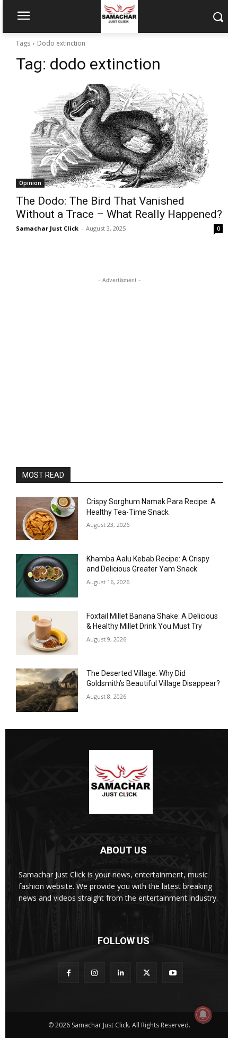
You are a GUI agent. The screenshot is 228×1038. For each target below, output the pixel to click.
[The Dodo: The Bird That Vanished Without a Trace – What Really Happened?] (119, 136)
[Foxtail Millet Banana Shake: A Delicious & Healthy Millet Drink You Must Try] (47, 633)
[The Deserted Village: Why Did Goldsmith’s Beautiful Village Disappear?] (47, 690)
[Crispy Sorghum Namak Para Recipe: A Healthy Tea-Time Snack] (47, 518)
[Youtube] (172, 972)
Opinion (30, 183)
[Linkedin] (120, 972)
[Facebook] (68, 972)
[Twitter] (146, 972)
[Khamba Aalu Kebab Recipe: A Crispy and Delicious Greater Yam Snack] (47, 575)
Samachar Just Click (47, 228)
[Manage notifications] (203, 1014)
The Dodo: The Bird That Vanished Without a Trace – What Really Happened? (119, 208)
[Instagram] (94, 972)
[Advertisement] (119, 352)
